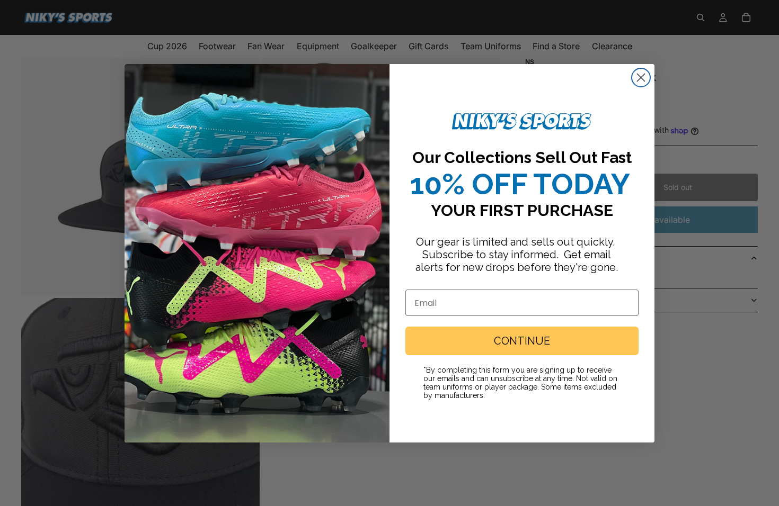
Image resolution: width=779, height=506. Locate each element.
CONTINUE (522, 341)
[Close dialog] (641, 77)
